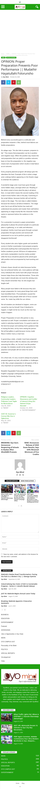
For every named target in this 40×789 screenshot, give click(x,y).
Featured (4, 626)
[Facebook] (3, 82)
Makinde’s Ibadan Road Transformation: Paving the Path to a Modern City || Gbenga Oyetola (19, 575)
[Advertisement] (20, 31)
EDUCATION (5, 618)
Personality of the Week (9, 645)
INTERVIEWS (5, 630)
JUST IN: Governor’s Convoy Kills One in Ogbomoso (8, 416)
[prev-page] (19, 506)
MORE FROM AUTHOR (27, 481)
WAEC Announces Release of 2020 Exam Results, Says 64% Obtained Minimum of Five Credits (31, 448)
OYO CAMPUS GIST (8, 642)
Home (2, 53)
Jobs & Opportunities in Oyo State (12, 634)
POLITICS (4, 649)
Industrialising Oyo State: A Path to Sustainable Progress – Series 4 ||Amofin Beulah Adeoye (19, 585)
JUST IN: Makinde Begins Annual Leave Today (18, 593)
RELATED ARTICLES (12, 481)
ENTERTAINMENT (7, 622)
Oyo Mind (6, 77)
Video (3, 661)
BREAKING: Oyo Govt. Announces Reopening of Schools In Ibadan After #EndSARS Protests (10, 447)
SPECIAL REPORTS (11, 57)
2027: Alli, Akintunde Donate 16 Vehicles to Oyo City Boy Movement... (26, 727)
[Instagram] (20, 475)
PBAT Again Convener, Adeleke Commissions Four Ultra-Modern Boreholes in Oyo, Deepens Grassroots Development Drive (33, 498)
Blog (23, 783)
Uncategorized (5, 657)
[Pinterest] (13, 82)
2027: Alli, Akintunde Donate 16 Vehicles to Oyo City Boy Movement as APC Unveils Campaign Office (20, 497)
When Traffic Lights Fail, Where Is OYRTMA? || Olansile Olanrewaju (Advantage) (7, 496)
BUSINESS (5, 614)
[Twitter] (8, 82)
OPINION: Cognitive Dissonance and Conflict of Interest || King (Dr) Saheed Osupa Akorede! (28, 401)
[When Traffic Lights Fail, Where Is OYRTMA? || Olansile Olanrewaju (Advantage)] (7, 488)
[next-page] (21, 506)
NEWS (7, 53)
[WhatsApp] (18, 82)
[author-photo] (20, 464)
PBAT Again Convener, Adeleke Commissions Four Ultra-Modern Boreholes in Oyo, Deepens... (26, 739)
